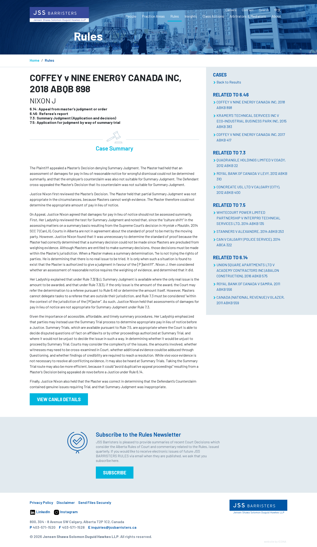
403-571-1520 (44, 527)
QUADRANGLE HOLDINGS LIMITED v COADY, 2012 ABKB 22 (251, 163)
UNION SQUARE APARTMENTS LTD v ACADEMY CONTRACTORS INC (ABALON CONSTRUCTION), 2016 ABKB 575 (248, 270)
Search (264, 10)
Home (34, 60)
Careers (230, 10)
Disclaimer (66, 502)
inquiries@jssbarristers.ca (113, 527)
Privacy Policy (41, 502)
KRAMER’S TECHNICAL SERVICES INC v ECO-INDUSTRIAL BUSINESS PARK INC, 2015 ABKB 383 (252, 121)
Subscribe (114, 472)
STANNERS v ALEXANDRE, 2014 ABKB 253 (250, 231)
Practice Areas (153, 16)
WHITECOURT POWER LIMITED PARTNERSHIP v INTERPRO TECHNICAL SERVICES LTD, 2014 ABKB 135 (248, 218)
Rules (174, 16)
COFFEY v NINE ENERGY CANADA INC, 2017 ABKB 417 (251, 137)
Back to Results (229, 82)
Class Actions (213, 16)
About (276, 16)
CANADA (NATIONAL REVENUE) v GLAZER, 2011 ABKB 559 (251, 300)
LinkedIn (43, 511)
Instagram (68, 511)
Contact (248, 10)
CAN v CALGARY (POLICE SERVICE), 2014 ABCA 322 (248, 242)
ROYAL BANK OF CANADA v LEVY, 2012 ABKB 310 (252, 176)
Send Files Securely (94, 502)
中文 (277, 10)
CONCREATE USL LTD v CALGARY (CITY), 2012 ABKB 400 (248, 190)
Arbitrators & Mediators (248, 16)
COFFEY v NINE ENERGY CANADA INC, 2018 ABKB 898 (251, 105)
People (130, 16)
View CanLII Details (59, 399)
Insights (190, 16)
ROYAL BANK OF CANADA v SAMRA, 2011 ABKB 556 (248, 286)
